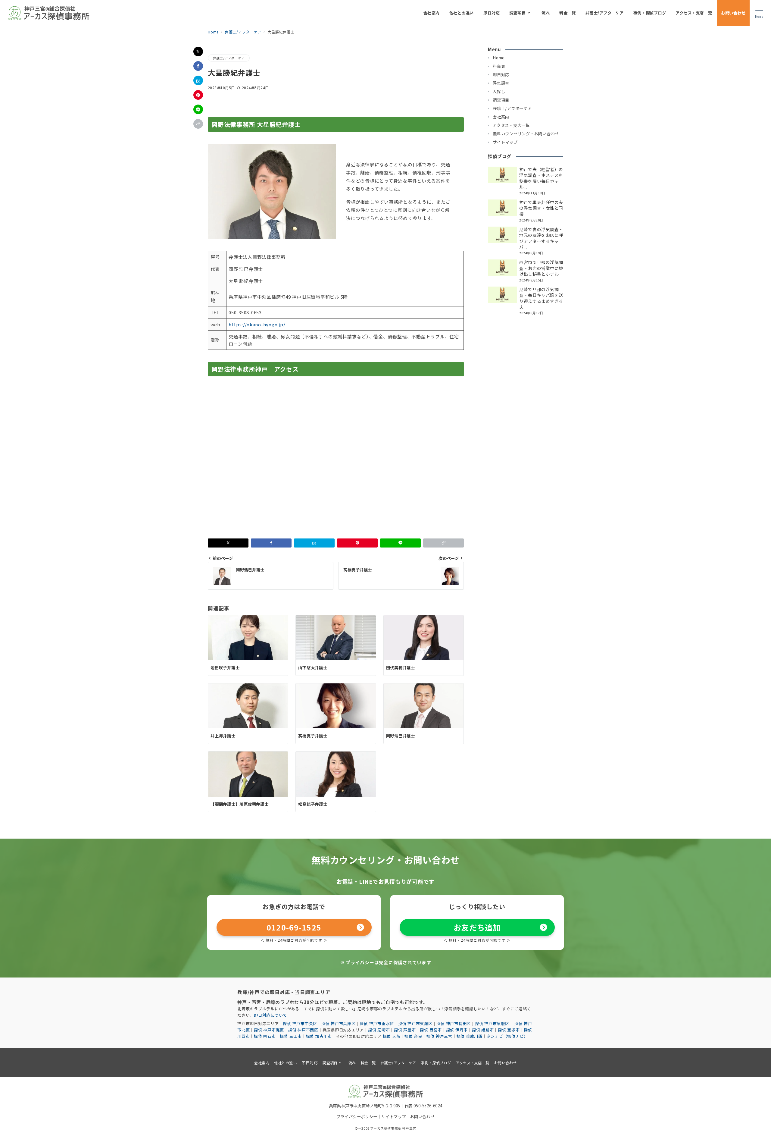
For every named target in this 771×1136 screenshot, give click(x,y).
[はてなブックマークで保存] (198, 80)
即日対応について (270, 1015)
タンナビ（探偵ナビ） (507, 1036)
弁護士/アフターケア (229, 57)
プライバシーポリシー (356, 1116)
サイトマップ (393, 1116)
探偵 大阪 (392, 1036)
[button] (198, 124)
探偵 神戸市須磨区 (492, 1023)
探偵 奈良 (413, 1036)
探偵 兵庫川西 (469, 1036)
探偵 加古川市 (319, 1036)
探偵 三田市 (291, 1036)
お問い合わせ (422, 1116)
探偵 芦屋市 (405, 1030)
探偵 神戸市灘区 (269, 1030)
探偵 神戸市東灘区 (415, 1023)
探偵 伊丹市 (457, 1030)
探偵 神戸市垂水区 (377, 1023)
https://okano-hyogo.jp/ (257, 324)
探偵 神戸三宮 (439, 1036)
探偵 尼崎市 (379, 1030)
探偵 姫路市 (483, 1030)
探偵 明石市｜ (267, 1036)
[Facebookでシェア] (198, 66)
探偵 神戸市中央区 (300, 1023)
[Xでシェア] (198, 51)
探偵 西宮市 (431, 1030)
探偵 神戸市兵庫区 (338, 1023)
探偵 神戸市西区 (303, 1030)
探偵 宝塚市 (509, 1030)
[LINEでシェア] (198, 109)
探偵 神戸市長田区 (453, 1023)
